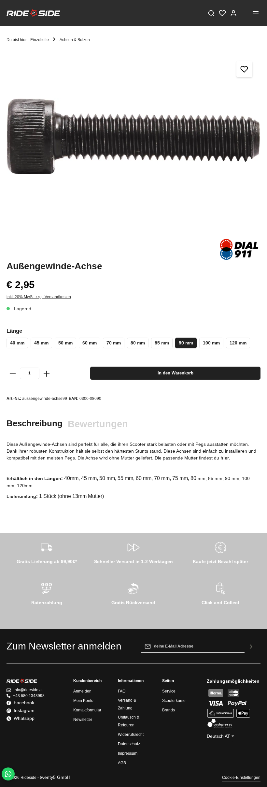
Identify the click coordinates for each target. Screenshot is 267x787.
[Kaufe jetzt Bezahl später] (220, 551)
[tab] (35, 423)
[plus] (46, 373)
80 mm (138, 342)
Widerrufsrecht (131, 734)
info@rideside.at (28, 690)
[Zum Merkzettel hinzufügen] (244, 69)
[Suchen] (211, 13)
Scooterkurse (174, 700)
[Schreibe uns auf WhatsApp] (8, 773)
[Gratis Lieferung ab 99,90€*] (47, 551)
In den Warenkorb (175, 373)
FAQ (121, 691)
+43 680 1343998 (29, 695)
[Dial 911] (238, 249)
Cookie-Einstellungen (241, 777)
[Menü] (255, 13)
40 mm (17, 342)
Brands (168, 710)
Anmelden (82, 691)
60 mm (89, 342)
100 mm (211, 342)
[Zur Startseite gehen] (33, 13)
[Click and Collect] (220, 592)
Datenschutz (129, 744)
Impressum (127, 753)
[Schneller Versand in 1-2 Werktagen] (133, 551)
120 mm (238, 342)
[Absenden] (251, 646)
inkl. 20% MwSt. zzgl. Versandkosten (39, 297)
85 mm (162, 342)
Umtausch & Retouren (128, 721)
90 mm (186, 342)
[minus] (12, 373)
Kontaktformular (87, 710)
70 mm (113, 342)
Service (169, 691)
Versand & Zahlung (127, 704)
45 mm (41, 342)
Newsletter (82, 719)
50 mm (65, 342)
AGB (122, 763)
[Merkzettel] (222, 13)
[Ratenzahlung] (47, 592)
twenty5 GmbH (55, 777)
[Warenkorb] (244, 13)
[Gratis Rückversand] (133, 592)
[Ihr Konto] (233, 13)
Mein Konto (83, 700)
